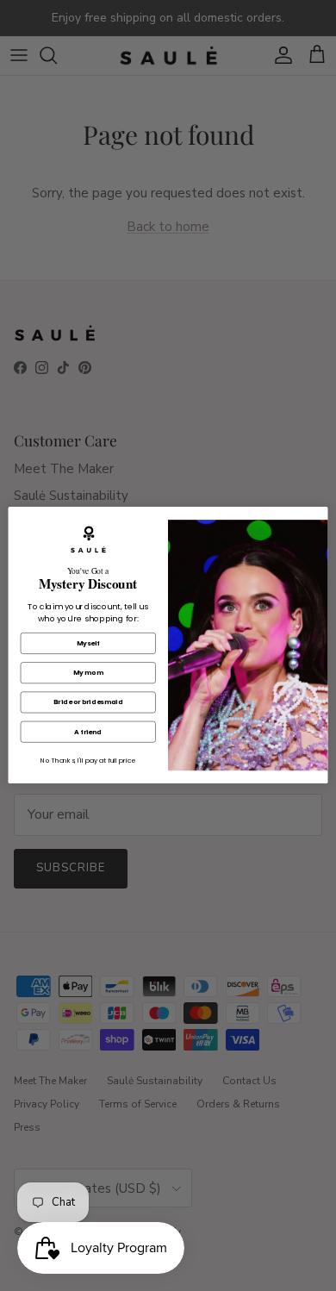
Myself (88, 643)
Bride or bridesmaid (87, 703)
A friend (88, 732)
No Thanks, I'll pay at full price (87, 761)
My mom (88, 672)
